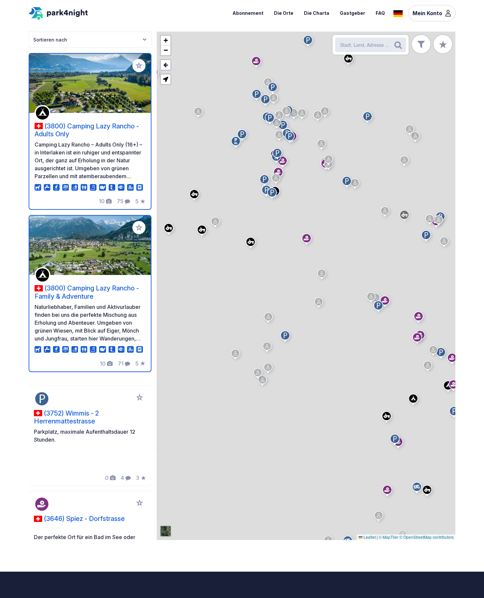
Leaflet (369, 537)
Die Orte (283, 13)
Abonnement (247, 13)
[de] (398, 12)
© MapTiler (388, 537)
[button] (388, 492)
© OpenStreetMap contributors (426, 537)
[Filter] (421, 44)
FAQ (380, 13)
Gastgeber (352, 13)
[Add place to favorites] (139, 65)
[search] (398, 45)
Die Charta (316, 13)
